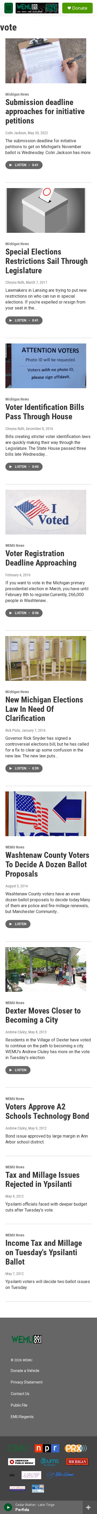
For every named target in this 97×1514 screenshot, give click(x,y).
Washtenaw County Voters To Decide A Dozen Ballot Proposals (47, 864)
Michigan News (17, 94)
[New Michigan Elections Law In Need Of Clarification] (45, 658)
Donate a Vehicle (25, 1371)
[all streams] (90, 1507)
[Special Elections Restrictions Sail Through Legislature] (45, 210)
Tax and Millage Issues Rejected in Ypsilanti (42, 1179)
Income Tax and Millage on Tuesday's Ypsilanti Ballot (43, 1252)
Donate (79, 8)
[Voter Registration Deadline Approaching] (45, 512)
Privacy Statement (27, 1382)
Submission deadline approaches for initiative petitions (45, 112)
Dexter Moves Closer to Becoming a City (43, 1015)
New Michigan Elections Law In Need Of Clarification (44, 709)
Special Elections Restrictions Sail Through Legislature (46, 261)
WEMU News (14, 545)
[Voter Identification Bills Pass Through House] (45, 365)
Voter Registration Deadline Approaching (41, 558)
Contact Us (20, 1394)
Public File (19, 1405)
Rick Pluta (12, 730)
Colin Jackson (15, 133)
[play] (8, 1507)
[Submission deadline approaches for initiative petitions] (45, 60)
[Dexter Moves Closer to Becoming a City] (45, 969)
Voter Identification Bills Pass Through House (44, 411)
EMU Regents (22, 1417)
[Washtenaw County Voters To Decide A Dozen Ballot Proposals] (45, 813)
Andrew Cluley (16, 1032)
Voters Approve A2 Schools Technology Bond (47, 1111)
